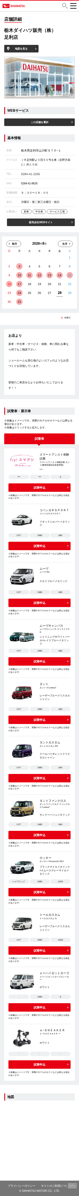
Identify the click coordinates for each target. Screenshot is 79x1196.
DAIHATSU (28, 6)
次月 (64, 243)
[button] (65, 6)
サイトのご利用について (56, 1185)
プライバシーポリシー (21, 1185)
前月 (14, 243)
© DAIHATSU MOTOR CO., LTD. (39, 1190)
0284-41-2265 (30, 174)
